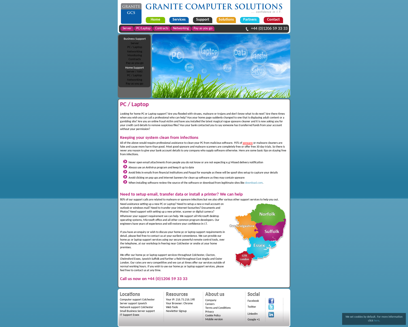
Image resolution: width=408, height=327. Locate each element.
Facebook (253, 301)
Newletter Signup (176, 311)
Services (179, 20)
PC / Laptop (134, 47)
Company (210, 300)
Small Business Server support (137, 311)
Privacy (209, 311)
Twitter (252, 307)
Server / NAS (134, 71)
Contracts (135, 59)
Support (202, 20)
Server (135, 43)
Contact (273, 20)
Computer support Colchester (137, 299)
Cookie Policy (213, 315)
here (376, 320)
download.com (254, 183)
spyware (248, 143)
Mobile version (214, 319)
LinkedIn (253, 314)
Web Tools (172, 307)
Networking (134, 51)
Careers (209, 304)
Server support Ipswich (133, 303)
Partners (249, 20)
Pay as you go (134, 63)
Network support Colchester (136, 307)
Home (155, 20)
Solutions (226, 20)
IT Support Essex (129, 315)
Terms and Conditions (218, 308)
